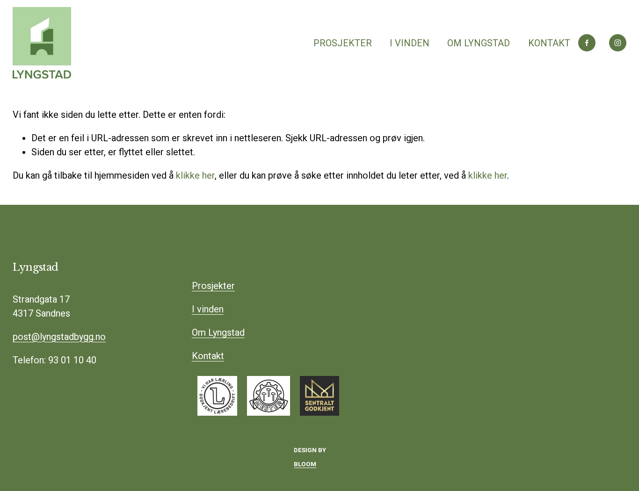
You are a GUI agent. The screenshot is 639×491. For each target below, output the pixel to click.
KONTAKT (549, 43)
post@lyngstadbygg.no (59, 336)
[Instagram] (617, 42)
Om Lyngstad (218, 332)
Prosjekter (213, 285)
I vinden (208, 309)
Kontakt (208, 355)
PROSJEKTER (342, 43)
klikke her (195, 175)
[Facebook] (586, 42)
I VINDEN (409, 43)
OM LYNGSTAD (478, 43)
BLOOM (305, 464)
